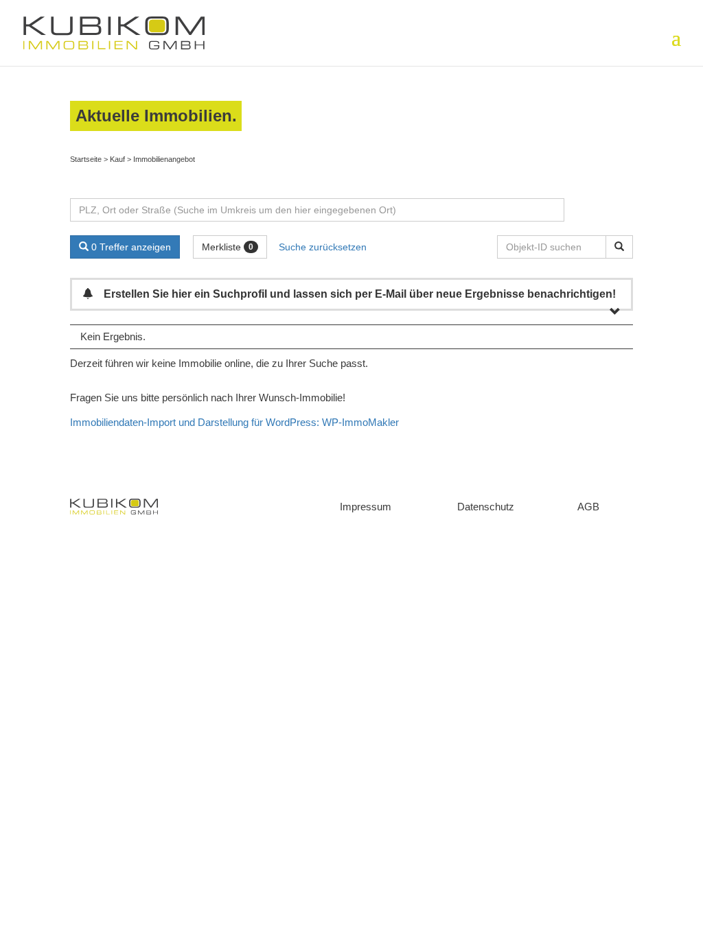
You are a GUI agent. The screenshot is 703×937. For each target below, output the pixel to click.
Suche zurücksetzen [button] (323, 246)
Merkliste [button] (227, 246)
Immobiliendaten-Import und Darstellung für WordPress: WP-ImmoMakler (234, 422)
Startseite (86, 159)
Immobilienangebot (164, 159)
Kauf (117, 159)
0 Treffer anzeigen (130, 246)
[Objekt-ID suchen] (619, 247)
